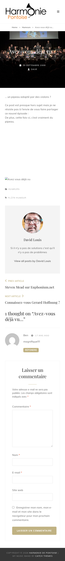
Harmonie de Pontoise (43, 553)
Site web (17, 490)
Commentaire (21, 406)
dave (34, 69)
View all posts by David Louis (32, 261)
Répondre (31, 350)
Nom (16, 455)
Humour (21, 197)
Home (15, 27)
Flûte (11, 197)
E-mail (17, 472)
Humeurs (26, 27)
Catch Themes (43, 556)
